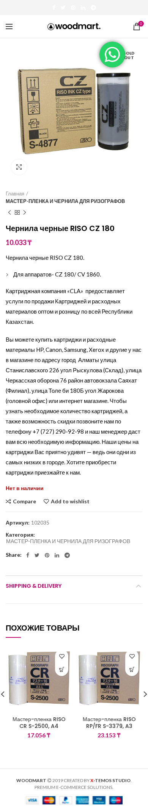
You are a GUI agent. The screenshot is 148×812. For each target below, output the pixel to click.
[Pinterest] (73, 7)
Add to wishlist (70, 501)
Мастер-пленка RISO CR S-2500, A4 (39, 722)
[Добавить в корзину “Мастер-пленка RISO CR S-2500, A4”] (61, 669)
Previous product (9, 212)
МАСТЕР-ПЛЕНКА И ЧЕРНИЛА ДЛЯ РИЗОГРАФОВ (65, 201)
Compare (24, 501)
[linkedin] (83, 7)
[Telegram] (93, 7)
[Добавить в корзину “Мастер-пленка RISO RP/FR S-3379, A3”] (132, 669)
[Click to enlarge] (19, 167)
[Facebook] (54, 7)
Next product (24, 212)
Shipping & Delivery (33, 586)
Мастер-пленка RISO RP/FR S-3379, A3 (109, 722)
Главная (15, 194)
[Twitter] (63, 7)
